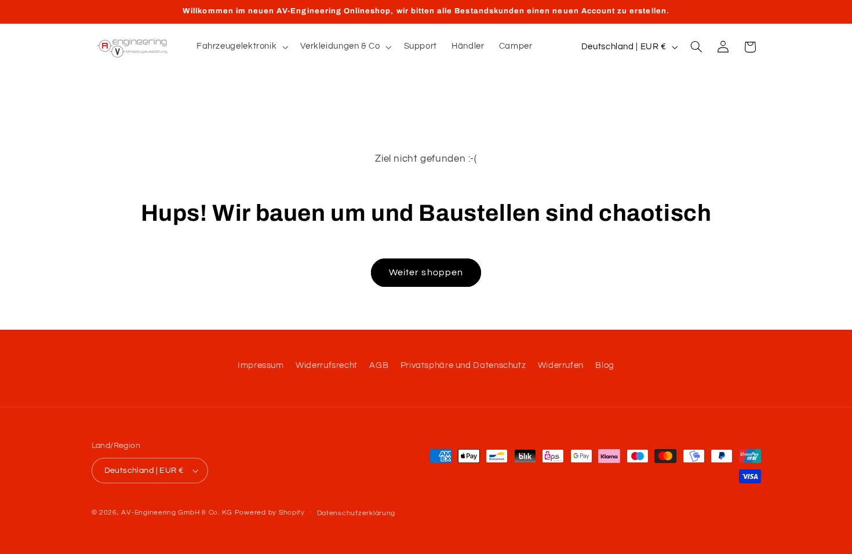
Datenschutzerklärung (356, 513)
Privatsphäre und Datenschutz (463, 365)
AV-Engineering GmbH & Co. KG (176, 512)
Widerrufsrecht (327, 365)
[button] (241, 47)
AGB (378, 365)
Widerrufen (561, 365)
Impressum (261, 365)
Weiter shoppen (426, 272)
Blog (604, 365)
